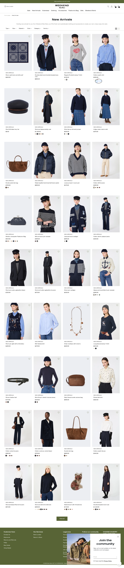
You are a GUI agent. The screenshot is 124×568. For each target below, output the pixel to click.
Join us (65, 549)
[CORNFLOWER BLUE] (95, 79)
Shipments (7, 537)
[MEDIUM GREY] (8, 187)
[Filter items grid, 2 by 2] (119, 28)
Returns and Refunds (10, 540)
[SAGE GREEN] (17, 241)
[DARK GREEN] (99, 294)
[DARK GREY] (42, 133)
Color (28, 28)
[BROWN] (97, 187)
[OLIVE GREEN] (70, 509)
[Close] (118, 536)
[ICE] (66, 133)
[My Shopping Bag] (118, 6)
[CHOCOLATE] (6, 187)
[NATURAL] (11, 241)
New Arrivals (15, 15)
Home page (7, 15)
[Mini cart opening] (120, 6)
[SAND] (35, 133)
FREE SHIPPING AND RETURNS (62, 1)
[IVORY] (64, 79)
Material (21, 28)
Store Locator (37, 534)
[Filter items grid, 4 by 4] (116, 28)
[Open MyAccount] (113, 6)
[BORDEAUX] (97, 79)
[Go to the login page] (112, 6)
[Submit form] (116, 557)
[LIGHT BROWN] (11, 455)
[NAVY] (66, 79)
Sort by (46, 28)
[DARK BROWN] (37, 402)
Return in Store (37, 537)
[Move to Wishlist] (29, 36)
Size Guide (7, 545)
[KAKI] (39, 133)
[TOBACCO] (8, 241)
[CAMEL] (41, 133)
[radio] (64, 79)
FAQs (5, 542)
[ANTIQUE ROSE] (72, 509)
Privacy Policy (108, 561)
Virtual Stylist (7, 548)
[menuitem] (29, 11)
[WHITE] (93, 79)
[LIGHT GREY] (97, 294)
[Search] (108, 6)
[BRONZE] (64, 509)
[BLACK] (6, 241)
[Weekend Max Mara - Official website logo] (62, 6)
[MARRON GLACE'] (99, 509)
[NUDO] (15, 241)
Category (37, 28)
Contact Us (7, 534)
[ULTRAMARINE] (13, 241)
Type (7, 28)
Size (13, 28)
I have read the (103, 561)
